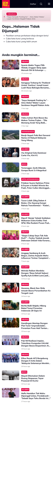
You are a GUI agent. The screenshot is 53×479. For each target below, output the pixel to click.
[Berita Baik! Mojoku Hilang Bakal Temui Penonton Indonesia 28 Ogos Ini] (10, 305)
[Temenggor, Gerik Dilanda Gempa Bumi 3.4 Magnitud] (10, 167)
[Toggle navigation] (49, 4)
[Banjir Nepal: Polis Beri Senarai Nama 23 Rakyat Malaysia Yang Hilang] (10, 135)
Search (41, 4)
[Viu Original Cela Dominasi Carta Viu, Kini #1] (10, 152)
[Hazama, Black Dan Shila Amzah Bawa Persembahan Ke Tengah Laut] (10, 287)
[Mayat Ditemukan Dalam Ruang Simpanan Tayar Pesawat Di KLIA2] (10, 375)
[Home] (6, 4)
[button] (4, 14)
